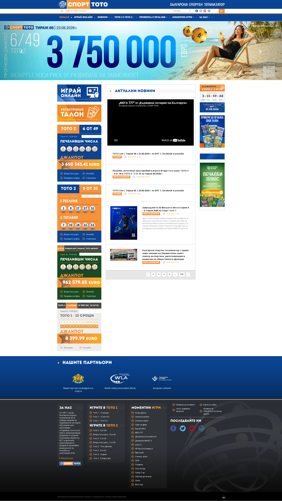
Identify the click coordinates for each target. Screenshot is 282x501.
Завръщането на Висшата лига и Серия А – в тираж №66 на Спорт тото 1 (165, 209)
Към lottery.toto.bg (76, 11)
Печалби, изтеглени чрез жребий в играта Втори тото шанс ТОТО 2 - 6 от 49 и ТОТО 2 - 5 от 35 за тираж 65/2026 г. (150, 172)
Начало (64, 17)
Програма (68, 347)
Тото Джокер (92, 248)
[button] (21, 50)
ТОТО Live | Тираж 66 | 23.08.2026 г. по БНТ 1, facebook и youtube (148, 153)
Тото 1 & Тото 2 (124, 17)
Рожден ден (70, 248)
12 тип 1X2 (83, 305)
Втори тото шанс (71, 173)
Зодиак (81, 248)
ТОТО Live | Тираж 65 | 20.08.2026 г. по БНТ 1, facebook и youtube (148, 190)
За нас (203, 17)
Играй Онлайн (83, 17)
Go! (190, 10)
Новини (103, 17)
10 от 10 (94, 305)
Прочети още (67, 458)
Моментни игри (182, 17)
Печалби (90, 173)
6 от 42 (61, 248)
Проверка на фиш (72, 178)
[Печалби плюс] (212, 185)
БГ (221, 11)
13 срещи (72, 305)
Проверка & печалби (152, 17)
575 (181, 274)
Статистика (91, 178)
